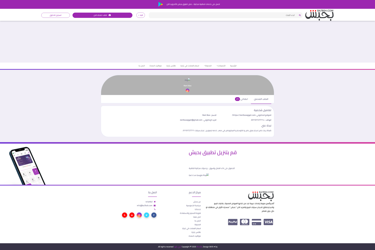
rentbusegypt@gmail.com (198, 120)
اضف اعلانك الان (100, 15)
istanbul (149, 201)
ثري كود (177, 247)
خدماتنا (198, 209)
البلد (141, 15)
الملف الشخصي (261, 99)
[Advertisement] (187, 40)
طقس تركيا (171, 65)
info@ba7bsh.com (144, 205)
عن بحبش (197, 201)
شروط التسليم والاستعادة (190, 213)
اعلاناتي (242, 99)
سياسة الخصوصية (193, 205)
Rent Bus (209, 115)
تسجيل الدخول (56, 15)
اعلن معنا (197, 217)
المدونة (208, 65)
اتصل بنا (142, 65)
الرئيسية (233, 65)
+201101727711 (261, 120)
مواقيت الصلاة (156, 65)
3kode (199, 247)
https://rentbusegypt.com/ (251, 115)
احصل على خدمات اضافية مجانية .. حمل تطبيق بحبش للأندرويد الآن (193, 4)
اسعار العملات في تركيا (189, 65)
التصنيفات (221, 65)
